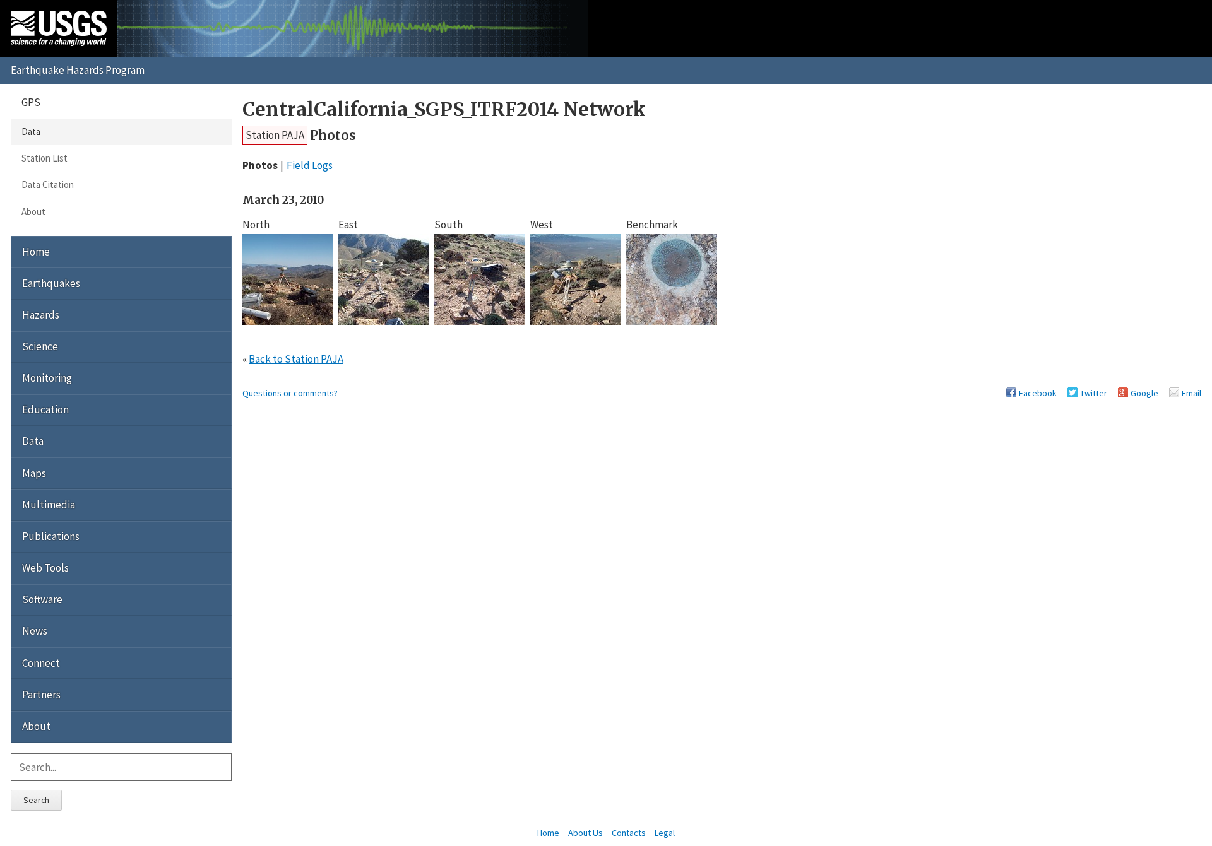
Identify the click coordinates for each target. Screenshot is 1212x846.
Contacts (629, 832)
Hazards (40, 315)
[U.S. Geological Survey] (58, 28)
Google (1144, 393)
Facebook (1038, 393)
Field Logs (310, 165)
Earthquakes (51, 283)
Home (36, 252)
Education (45, 409)
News (34, 631)
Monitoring (47, 378)
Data (30, 132)
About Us (585, 832)
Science (40, 346)
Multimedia (48, 505)
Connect (41, 663)
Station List (44, 158)
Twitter (1093, 393)
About (33, 212)
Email (1191, 393)
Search (36, 800)
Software (42, 599)
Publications (51, 536)
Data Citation (47, 185)
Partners (41, 695)
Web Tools (45, 568)
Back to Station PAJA (296, 359)
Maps (34, 473)
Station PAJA (275, 135)
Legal (665, 832)
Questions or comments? (290, 393)
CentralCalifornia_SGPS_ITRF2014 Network (444, 109)
